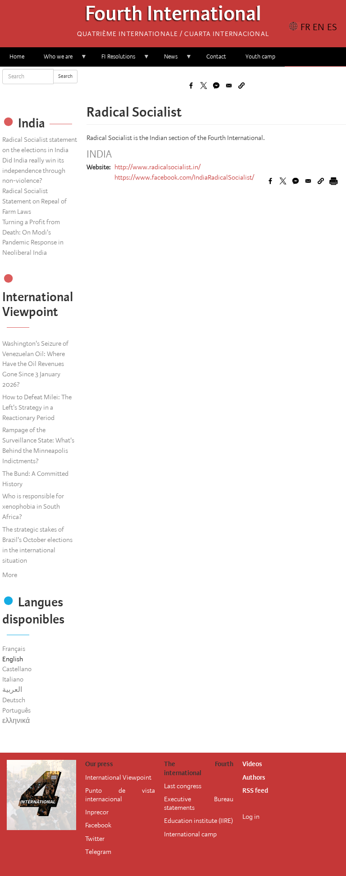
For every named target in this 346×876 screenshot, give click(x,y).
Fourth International (173, 16)
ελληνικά (16, 721)
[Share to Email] (228, 85)
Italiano (12, 679)
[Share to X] (203, 85)
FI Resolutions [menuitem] (113, 59)
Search (65, 76)
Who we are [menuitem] (53, 59)
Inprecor (97, 812)
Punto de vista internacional (120, 794)
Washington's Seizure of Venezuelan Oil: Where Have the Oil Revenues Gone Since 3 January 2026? (35, 363)
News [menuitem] (166, 59)
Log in (251, 817)
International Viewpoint (118, 777)
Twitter (95, 839)
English (12, 659)
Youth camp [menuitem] (260, 56)
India (99, 154)
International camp (190, 834)
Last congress (182, 786)
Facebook (98, 825)
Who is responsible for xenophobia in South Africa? (33, 506)
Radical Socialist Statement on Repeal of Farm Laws (34, 201)
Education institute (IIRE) (198, 821)
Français (13, 649)
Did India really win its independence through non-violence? (33, 170)
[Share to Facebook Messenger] (216, 85)
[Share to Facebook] (191, 85)
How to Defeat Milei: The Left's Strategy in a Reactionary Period (37, 407)
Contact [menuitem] (216, 56)
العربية (12, 690)
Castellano (17, 669)
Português (16, 710)
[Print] (333, 180)
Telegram (98, 852)
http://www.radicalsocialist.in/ (157, 167)
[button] (241, 85)
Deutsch (13, 700)
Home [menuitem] (16, 56)
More (9, 575)
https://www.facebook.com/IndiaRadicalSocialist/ (184, 177)
